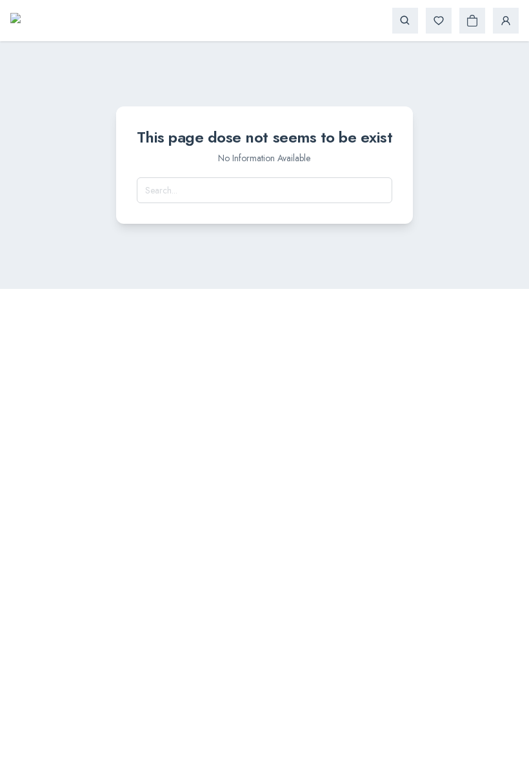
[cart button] (472, 21)
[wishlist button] (439, 21)
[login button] (506, 21)
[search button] (405, 21)
